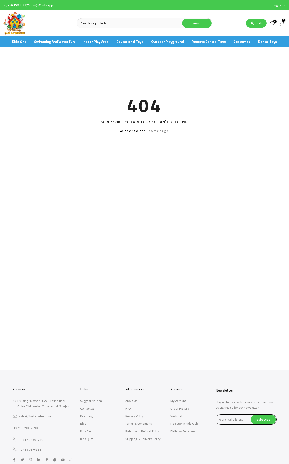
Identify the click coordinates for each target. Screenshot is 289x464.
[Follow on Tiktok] (70, 459)
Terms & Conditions (138, 424)
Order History (179, 408)
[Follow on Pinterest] (46, 459)
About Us (131, 401)
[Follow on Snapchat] (54, 459)
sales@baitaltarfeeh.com (36, 416)
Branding (86, 416)
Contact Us (87, 408)
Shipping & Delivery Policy (143, 439)
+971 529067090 (26, 428)
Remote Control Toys (209, 41)
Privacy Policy (134, 416)
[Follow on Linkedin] (38, 459)
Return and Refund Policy (142, 431)
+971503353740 (19, 5)
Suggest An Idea (91, 401)
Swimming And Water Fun (54, 41)
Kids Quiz (86, 439)
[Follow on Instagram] (30, 459)
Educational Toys (129, 41)
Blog (83, 424)
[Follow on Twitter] (22, 459)
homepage (158, 131)
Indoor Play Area (95, 41)
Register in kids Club (184, 424)
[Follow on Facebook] (14, 459)
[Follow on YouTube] (63, 459)
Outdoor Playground (167, 41)
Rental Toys (267, 41)
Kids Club (86, 431)
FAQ (128, 408)
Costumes (242, 41)
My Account (178, 401)
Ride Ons (19, 41)
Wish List (176, 416)
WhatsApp (45, 5)
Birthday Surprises (183, 431)
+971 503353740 (31, 440)
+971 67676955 (30, 449)
